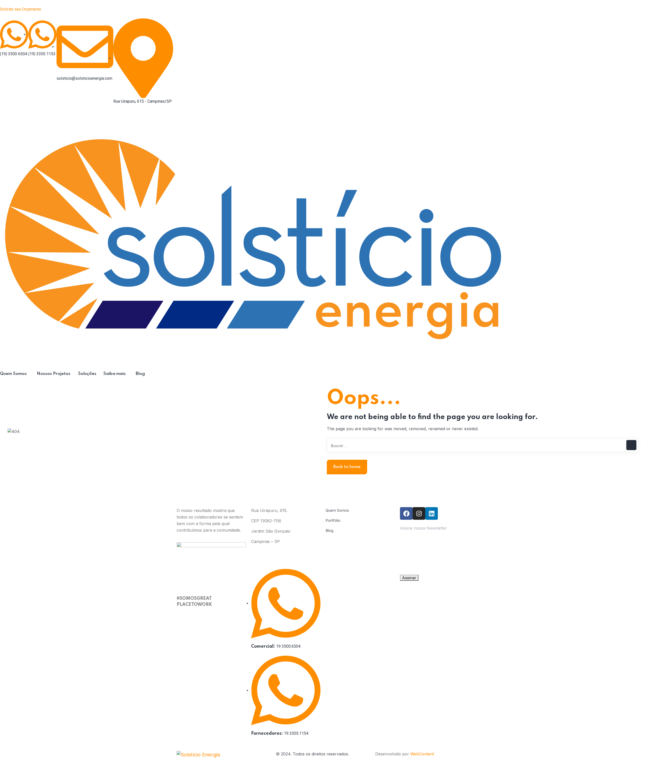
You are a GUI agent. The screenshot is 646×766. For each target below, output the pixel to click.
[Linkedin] (431, 513)
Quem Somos (337, 510)
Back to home (347, 467)
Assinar (409, 577)
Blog (329, 530)
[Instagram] (419, 513)
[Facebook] (406, 513)
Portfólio (333, 520)
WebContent (422, 753)
